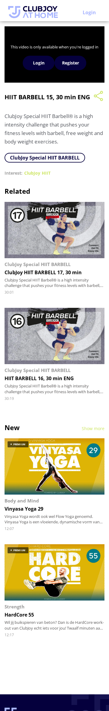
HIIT (46, 173)
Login (89, 12)
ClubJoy (32, 173)
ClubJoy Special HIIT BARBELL (45, 157)
